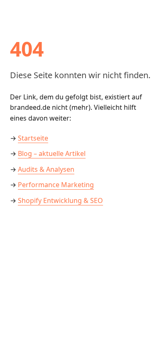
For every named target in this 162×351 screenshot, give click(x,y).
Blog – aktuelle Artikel (52, 153)
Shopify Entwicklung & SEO (60, 200)
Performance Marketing (56, 184)
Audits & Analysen (46, 169)
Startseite (33, 138)
